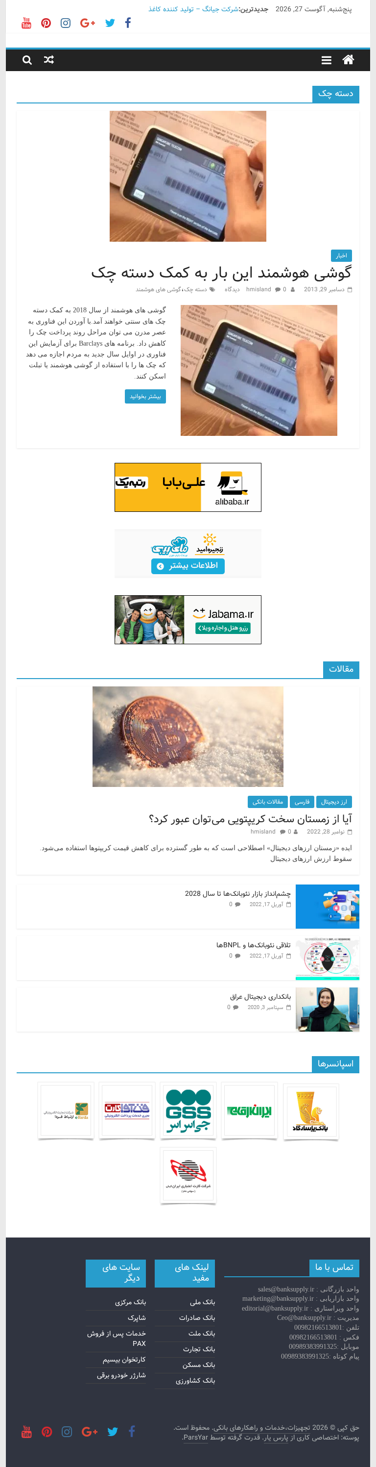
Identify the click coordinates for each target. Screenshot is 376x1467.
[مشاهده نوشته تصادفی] (49, 60)
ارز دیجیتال (334, 802)
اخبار (341, 255)
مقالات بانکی (268, 802)
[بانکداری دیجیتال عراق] (327, 992)
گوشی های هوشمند (158, 289)
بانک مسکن (199, 1365)
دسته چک (195, 289)
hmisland (259, 289)
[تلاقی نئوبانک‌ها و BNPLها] (327, 941)
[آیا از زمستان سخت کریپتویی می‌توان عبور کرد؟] (188, 691)
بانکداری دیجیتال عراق (260, 996)
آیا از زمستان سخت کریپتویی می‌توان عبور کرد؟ (250, 819)
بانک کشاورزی (195, 1380)
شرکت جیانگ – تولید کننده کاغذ (193, 9)
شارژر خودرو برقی (121, 1375)
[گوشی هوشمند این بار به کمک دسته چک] (188, 117)
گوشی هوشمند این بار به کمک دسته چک (221, 273)
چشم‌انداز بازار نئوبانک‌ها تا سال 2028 (238, 893)
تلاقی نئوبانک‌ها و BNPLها (253, 945)
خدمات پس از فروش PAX (116, 1338)
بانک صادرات (197, 1318)
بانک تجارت (199, 1349)
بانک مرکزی (130, 1302)
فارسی (302, 802)
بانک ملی (202, 1302)
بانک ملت (201, 1333)
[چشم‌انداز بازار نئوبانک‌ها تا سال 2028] (327, 890)
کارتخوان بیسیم (124, 1359)
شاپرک (137, 1318)
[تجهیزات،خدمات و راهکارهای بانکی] (348, 60)
